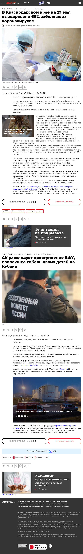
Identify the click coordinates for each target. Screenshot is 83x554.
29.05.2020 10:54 (7, 9)
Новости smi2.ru (9, 248)
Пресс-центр (39, 501)
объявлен (63, 369)
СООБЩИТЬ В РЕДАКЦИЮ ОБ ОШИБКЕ (57, 506)
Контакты (64, 504)
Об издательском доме (26, 501)
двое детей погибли (30, 365)
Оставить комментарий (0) (65, 202)
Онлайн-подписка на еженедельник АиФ (32, 504)
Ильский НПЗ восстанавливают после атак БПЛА (43, 411)
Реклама (48, 501)
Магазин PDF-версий (60, 501)
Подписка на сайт (53, 504)
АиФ (3, 324)
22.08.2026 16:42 (7, 254)
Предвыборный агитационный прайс (30, 506)
